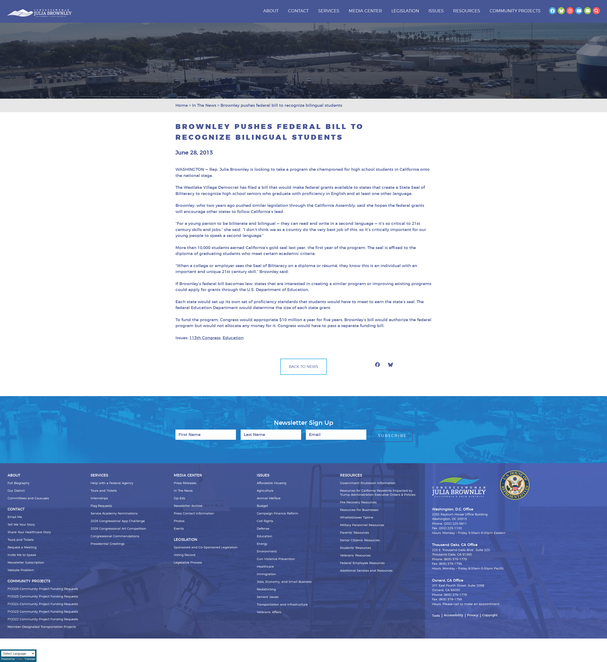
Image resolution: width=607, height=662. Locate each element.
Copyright (489, 615)
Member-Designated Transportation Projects (42, 627)
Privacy (472, 615)
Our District (16, 490)
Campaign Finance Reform (277, 513)
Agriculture (265, 490)
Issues (436, 11)
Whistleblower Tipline (356, 517)
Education (233, 338)
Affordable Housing (271, 483)
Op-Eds (179, 498)
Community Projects (515, 11)
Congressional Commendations (115, 536)
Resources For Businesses (359, 510)
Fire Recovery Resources (358, 502)
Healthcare (265, 566)
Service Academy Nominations (114, 513)
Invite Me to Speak (22, 555)
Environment (267, 551)
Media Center (365, 11)
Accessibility (453, 615)
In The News (183, 490)
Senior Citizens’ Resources (360, 540)
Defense (263, 528)
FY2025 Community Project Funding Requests (43, 596)
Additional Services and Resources (366, 570)
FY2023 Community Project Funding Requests (43, 611)
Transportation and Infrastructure (282, 604)
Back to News (303, 367)
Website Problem (21, 570)
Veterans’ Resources (355, 555)
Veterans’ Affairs (269, 612)
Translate (29, 658)
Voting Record (184, 555)
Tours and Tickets (21, 540)
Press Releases (185, 483)
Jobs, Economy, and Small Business (284, 581)
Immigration (266, 574)
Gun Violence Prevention (276, 559)
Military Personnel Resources (362, 525)
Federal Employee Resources (362, 563)
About (271, 11)
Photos (179, 521)
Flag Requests (101, 506)
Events (179, 528)
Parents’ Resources (354, 532)
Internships (99, 498)
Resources (466, 11)
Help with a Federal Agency (112, 483)
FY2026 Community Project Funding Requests (43, 589)
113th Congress (205, 338)
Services (328, 11)
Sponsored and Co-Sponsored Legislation (206, 547)
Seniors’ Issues (268, 597)
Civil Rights (265, 521)
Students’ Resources (355, 548)
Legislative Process (188, 562)
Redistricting (266, 589)
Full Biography (19, 483)
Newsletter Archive (188, 506)
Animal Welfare (269, 498)
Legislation (405, 11)
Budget (262, 506)
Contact (298, 11)
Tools (436, 615)
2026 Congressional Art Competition (118, 528)
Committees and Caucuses (28, 498)
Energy (262, 544)
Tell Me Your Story (21, 524)
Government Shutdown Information (367, 483)
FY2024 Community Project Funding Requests (43, 604)
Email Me (15, 517)
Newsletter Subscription (26, 562)
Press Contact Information (194, 513)
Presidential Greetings (107, 544)
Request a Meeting (22, 547)
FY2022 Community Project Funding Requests (43, 619)
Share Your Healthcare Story (29, 532)
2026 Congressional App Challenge (118, 521)
